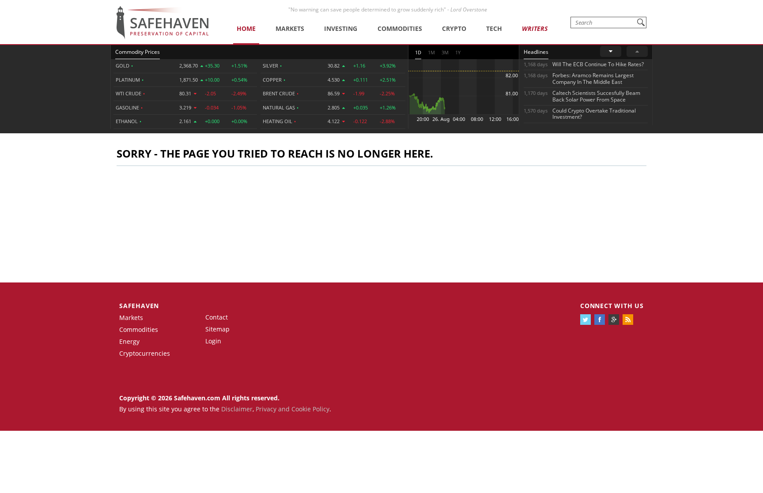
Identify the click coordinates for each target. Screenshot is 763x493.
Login (213, 341)
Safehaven (139, 305)
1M (431, 52)
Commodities (400, 28)
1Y (458, 52)
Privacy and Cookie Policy (292, 409)
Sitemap (217, 329)
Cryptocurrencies (144, 353)
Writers (535, 28)
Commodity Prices (137, 52)
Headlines (536, 52)
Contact (216, 317)
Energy (129, 341)
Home (246, 28)
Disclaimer (237, 409)
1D (418, 52)
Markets (290, 28)
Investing (340, 28)
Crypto (454, 28)
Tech (494, 28)
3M (445, 52)
